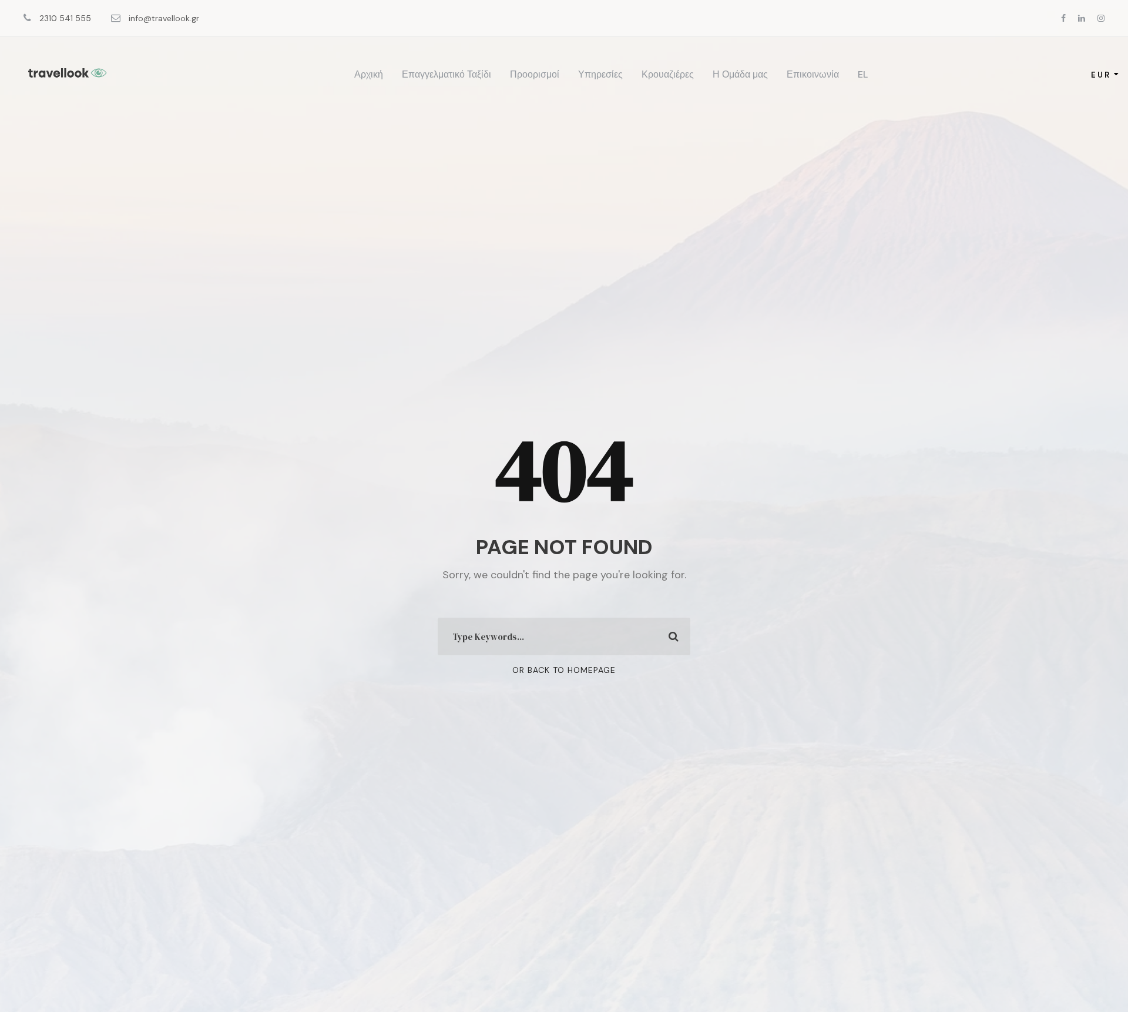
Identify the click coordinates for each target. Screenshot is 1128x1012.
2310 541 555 (65, 18)
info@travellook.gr (162, 18)
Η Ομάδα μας (740, 74)
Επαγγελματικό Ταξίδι (446, 74)
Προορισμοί (534, 74)
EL (863, 74)
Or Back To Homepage (564, 670)
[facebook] (1063, 18)
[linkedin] (1081, 18)
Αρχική (368, 74)
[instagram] (1100, 18)
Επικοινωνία (813, 74)
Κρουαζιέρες (668, 74)
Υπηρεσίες (600, 74)
